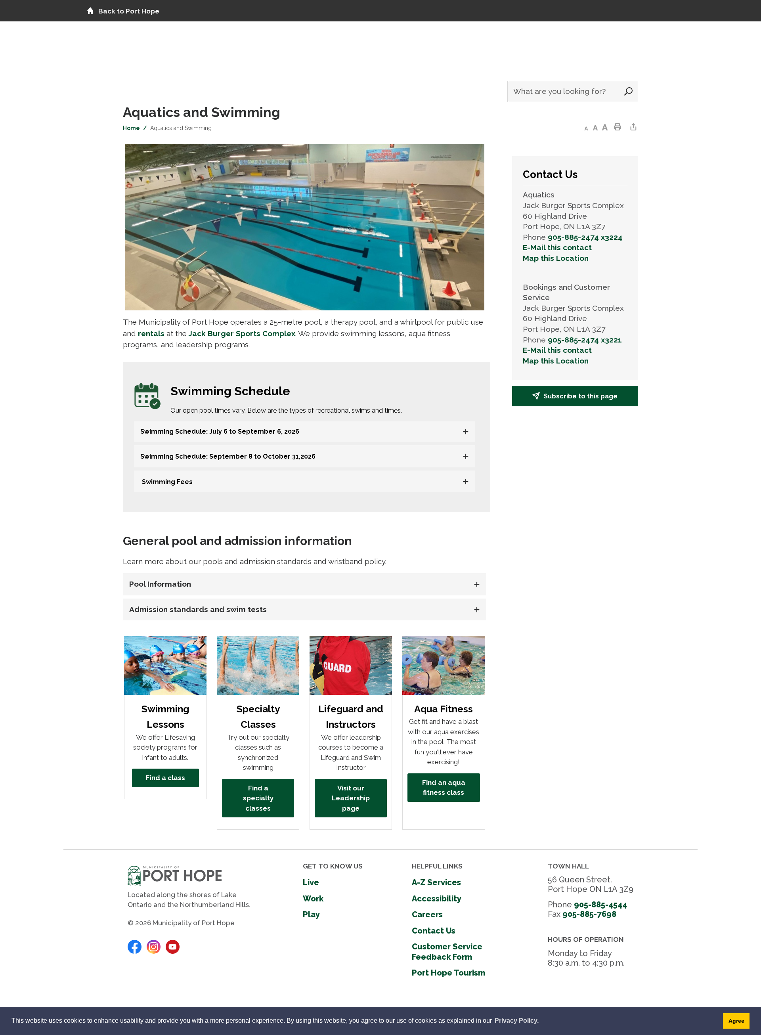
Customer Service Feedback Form (447, 952)
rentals (151, 333)
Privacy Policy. (517, 1020)
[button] (299, 432)
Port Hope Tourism (448, 973)
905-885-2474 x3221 (585, 339)
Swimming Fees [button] (166, 482)
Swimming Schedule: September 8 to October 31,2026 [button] (227, 456)
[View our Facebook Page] (134, 946)
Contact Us (433, 931)
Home (131, 128)
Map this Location (556, 258)
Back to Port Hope (128, 11)
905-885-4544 (600, 904)
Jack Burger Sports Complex (242, 333)
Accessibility (436, 898)
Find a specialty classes (258, 798)
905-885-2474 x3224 (585, 237)
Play (311, 914)
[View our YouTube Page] (173, 946)
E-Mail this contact (557, 247)
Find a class (165, 778)
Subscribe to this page (581, 396)
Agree (736, 1021)
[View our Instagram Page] (154, 946)
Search (628, 91)
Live (311, 882)
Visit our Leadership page (351, 798)
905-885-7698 (589, 914)
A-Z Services (436, 882)
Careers (427, 914)
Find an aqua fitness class (443, 788)
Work (313, 898)
